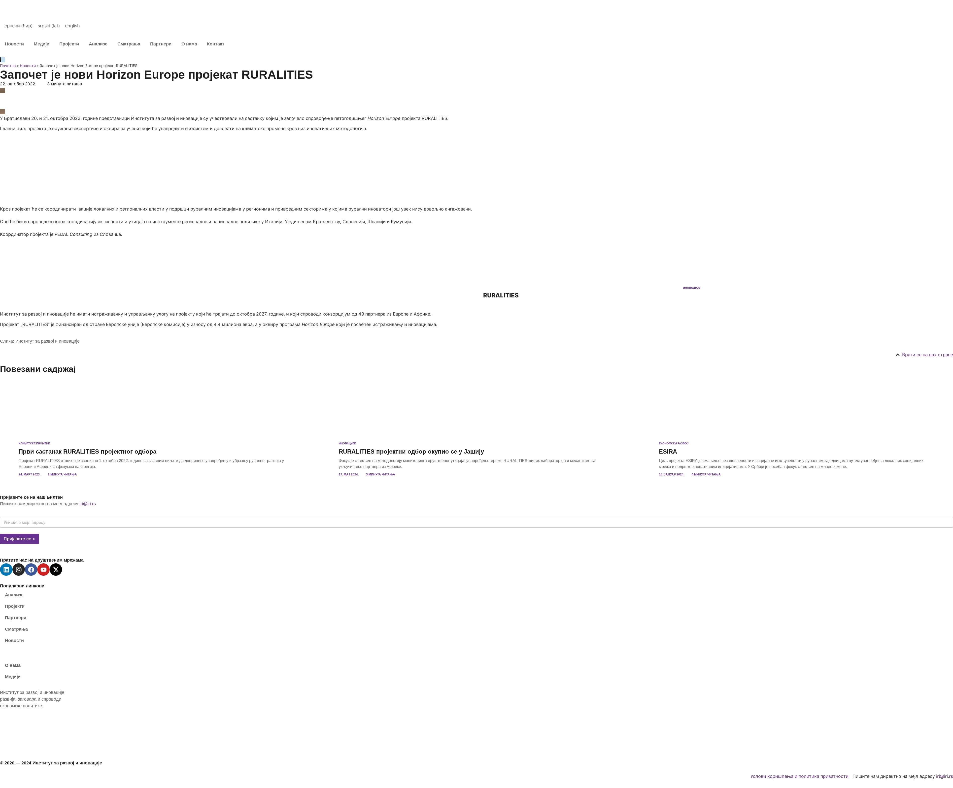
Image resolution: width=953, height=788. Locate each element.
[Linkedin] (6, 569)
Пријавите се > (19, 538)
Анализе (98, 43)
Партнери (160, 43)
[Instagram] (18, 569)
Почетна (8, 65)
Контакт (215, 43)
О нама (189, 43)
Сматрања (128, 43)
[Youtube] (43, 569)
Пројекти (69, 43)
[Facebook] (31, 569)
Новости (14, 43)
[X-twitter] (56, 569)
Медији (41, 43)
